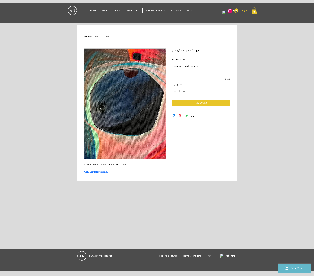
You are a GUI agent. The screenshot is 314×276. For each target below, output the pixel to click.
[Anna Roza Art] (224, 13)
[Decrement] (174, 91)
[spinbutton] (179, 91)
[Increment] (184, 91)
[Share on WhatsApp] (186, 115)
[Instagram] (230, 11)
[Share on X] (192, 115)
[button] (254, 10)
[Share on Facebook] (174, 115)
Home (87, 36)
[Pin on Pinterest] (180, 115)
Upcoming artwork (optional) (185, 66)
